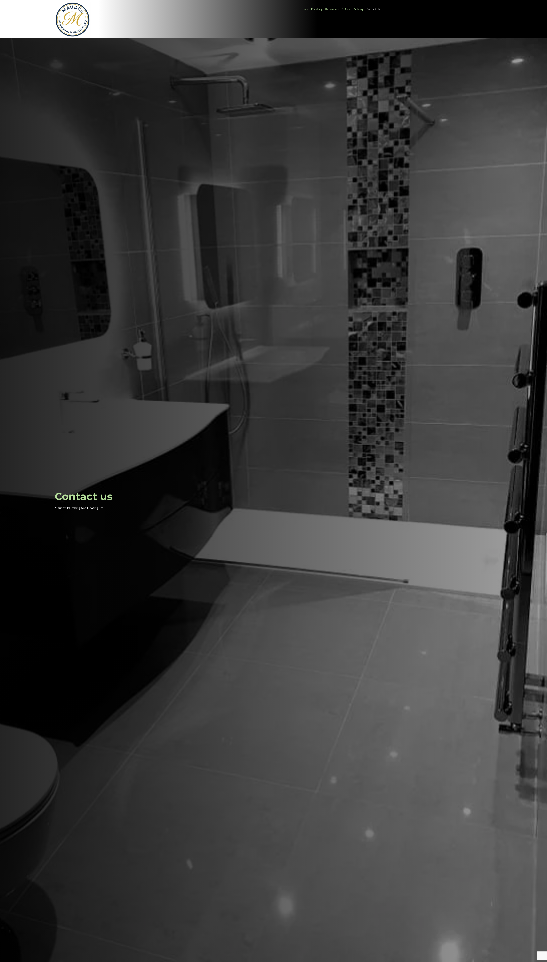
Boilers (346, 9)
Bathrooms (332, 9)
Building (358, 9)
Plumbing (316, 9)
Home (304, 9)
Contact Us (373, 9)
